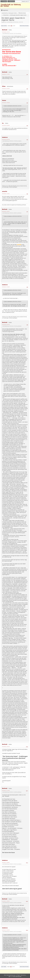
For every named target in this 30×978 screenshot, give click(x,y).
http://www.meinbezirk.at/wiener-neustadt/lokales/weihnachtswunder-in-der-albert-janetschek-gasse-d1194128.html (13, 917)
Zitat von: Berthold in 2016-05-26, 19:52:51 (12, 290)
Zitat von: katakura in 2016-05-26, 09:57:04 (12, 216)
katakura (5, 137)
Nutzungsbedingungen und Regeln (13, 975)
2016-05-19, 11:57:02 (6, 74)
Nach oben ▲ (23, 975)
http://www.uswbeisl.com (8, 769)
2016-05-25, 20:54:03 (6, 125)
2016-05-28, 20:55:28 (6, 324)
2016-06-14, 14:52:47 (6, 901)
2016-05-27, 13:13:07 (6, 286)
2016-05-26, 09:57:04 (6, 139)
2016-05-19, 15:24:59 (6, 88)
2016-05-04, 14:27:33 (6, 32)
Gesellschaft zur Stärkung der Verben (10, 5)
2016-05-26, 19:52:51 (6, 211)
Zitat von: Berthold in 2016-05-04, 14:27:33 (12, 105)
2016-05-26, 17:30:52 (6, 193)
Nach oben (3, 966)
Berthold (4, 30)
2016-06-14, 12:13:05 (6, 790)
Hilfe (5, 975)
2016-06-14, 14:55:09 (6, 930)
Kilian (4, 86)
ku (3, 123)
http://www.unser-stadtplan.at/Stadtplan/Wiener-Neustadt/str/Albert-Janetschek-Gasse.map (13, 914)
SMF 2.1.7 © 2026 (12, 976)
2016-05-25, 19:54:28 (6, 102)
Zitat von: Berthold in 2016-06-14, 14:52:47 (12, 934)
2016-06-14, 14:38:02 (6, 862)
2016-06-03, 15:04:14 (6, 746)
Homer (4, 100)
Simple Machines (18, 976)
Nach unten (4, 25)
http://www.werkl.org (7, 77)
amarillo (4, 191)
